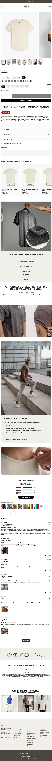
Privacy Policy (30, 740)
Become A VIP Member (30, 745)
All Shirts (16, 727)
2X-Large (21, 86)
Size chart (49, 84)
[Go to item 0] (3, 62)
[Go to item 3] (14, 62)
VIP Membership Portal (44, 736)
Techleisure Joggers (18, 729)
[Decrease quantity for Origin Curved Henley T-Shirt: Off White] (3, 96)
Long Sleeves (17, 735)
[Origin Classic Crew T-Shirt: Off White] (30, 176)
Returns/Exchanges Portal (44, 733)
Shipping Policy (30, 736)
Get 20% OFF (30, 742)
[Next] (50, 1)
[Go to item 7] (35, 62)
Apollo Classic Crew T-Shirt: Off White (10, 190)
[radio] (3, 77)
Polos (15, 737)
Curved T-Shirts (17, 731)
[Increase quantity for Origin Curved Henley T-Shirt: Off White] (9, 96)
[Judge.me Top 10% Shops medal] (26, 655)
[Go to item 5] (24, 62)
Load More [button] (26, 640)
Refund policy (18, 758)
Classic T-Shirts (17, 733)
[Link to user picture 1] (4, 550)
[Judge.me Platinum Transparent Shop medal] (9, 655)
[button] (4, 70)
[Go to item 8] (40, 62)
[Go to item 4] (19, 62)
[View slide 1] (24, 299)
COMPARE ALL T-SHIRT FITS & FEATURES (12, 143)
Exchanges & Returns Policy (31, 734)
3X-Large (27, 86)
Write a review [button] (26, 497)
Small (3, 86)
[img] (4, 522)
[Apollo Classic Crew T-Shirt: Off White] (10, 176)
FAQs (28, 731)
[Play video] (26, 321)
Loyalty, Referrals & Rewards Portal (44, 730)
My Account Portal (44, 727)
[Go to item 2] (9, 62)
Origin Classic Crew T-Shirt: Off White (30, 190)
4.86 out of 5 (29, 483)
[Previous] (1, 1)
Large (12, 86)
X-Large (17, 86)
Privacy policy (23, 758)
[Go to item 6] (30, 62)
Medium (8, 86)
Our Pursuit (29, 729)
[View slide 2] (26, 299)
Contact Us (29, 727)
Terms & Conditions (31, 738)
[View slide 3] (27, 299)
